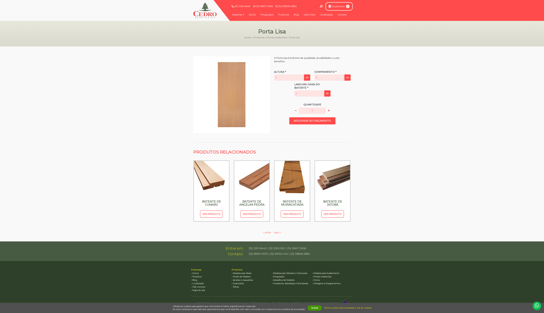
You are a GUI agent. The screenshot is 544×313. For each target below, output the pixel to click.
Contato (342, 14)
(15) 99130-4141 (279, 253)
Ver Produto (211, 214)
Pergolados (266, 14)
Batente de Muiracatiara (292, 203)
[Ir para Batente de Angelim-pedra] (251, 178)
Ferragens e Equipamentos (327, 283)
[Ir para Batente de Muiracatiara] (292, 178)
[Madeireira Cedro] (205, 10)
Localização (326, 14)
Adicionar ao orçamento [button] (312, 120)
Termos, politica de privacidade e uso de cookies (347, 308)
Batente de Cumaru (211, 203)
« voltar (267, 232)
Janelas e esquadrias (243, 280)
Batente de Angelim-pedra (251, 203)
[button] (296, 110)
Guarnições (238, 283)
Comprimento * (331, 75)
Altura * (291, 75)
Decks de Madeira (241, 276)
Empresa (196, 269)
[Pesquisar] (321, 6)
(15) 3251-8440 (242, 6)
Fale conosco (198, 287)
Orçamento (340, 6)
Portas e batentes (276, 37)
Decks (252, 14)
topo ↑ (277, 232)
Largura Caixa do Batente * (311, 89)
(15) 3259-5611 (277, 248)
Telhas (236, 287)
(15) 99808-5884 (287, 6)
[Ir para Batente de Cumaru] (211, 178)
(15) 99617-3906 (264, 6)
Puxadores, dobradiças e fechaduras (290, 283)
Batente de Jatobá (332, 203)
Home (247, 37)
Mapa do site (198, 290)
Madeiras (237, 14)
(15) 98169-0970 (258, 253)
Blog (296, 14)
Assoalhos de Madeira (283, 280)
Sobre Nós (309, 14)
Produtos (283, 14)
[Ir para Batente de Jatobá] (332, 178)
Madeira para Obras (242, 273)
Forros (317, 280)
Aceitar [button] (314, 308)
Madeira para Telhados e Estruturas (290, 273)
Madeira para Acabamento (326, 273)
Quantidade (312, 104)
